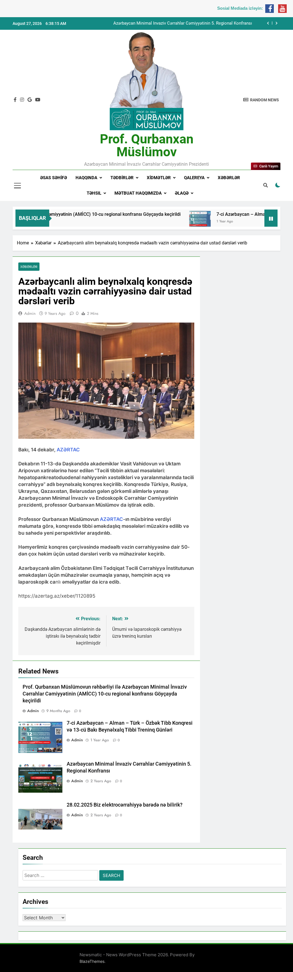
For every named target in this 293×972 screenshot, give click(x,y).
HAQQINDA (86, 177)
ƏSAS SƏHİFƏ (53, 177)
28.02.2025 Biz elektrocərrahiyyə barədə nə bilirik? (125, 805)
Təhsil (94, 193)
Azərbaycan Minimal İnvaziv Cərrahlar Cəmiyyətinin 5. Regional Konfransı (182, 23)
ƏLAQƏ (182, 193)
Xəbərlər (229, 177)
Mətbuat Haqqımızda (138, 193)
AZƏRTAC (68, 450)
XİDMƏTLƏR (159, 177)
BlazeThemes (92, 961)
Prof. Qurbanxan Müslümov (146, 145)
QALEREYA (194, 177)
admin (29, 313)
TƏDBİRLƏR (122, 177)
